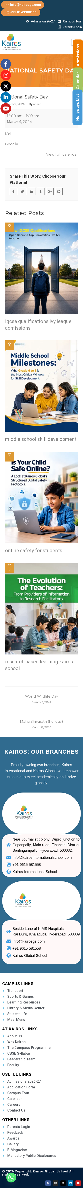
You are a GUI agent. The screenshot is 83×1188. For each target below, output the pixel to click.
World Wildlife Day (41, 699)
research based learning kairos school (39, 665)
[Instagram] (55, 1183)
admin (37, 104)
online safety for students (33, 550)
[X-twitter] (63, 1183)
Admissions (78, 55)
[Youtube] (78, 1183)
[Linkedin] (70, 1183)
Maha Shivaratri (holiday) (41, 724)
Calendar (78, 80)
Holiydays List (77, 107)
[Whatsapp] (11, 1177)
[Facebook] (48, 1183)
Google (11, 144)
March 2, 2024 (15, 104)
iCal (8, 134)
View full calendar (62, 154)
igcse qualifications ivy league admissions (38, 325)
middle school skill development (41, 439)
